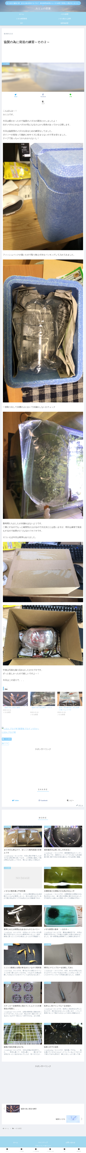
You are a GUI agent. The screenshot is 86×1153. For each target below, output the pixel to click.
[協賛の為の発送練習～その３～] (42, 699)
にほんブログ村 (9, 732)
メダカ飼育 (7, 739)
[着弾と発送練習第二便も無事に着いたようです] (69, 699)
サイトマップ (43, 1142)
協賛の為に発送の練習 (12, 707)
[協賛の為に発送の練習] (15, 699)
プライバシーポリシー (43, 1146)
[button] (43, 102)
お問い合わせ (70, 1142)
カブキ (6, 743)
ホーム (15, 1142)
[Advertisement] (43, 44)
